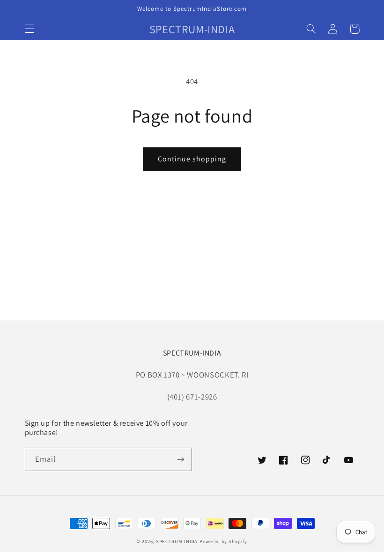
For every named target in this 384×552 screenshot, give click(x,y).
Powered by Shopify (223, 541)
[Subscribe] (181, 459)
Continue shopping (192, 159)
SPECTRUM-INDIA (177, 541)
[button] (29, 29)
